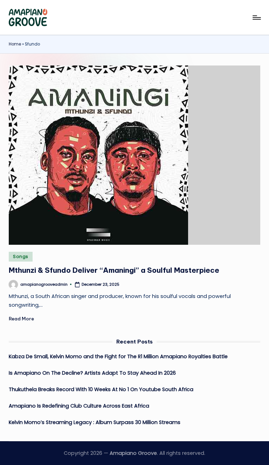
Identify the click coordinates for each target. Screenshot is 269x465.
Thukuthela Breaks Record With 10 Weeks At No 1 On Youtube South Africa (101, 389)
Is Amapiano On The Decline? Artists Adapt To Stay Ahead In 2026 (92, 372)
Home (15, 44)
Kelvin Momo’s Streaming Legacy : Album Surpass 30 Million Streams (94, 422)
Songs (20, 256)
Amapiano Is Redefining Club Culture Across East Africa (79, 405)
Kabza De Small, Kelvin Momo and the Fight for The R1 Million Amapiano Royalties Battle (118, 356)
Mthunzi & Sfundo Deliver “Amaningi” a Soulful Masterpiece (114, 270)
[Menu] (256, 17)
